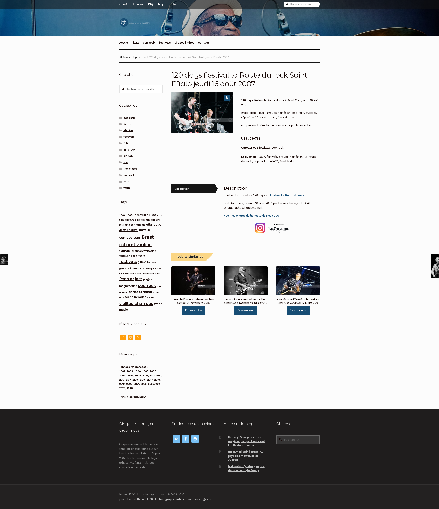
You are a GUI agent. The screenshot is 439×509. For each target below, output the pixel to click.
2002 (122, 371)
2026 (130, 388)
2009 (159, 215)
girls (141, 262)
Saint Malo (287, 161)
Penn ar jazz (130, 278)
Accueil (124, 42)
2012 (131, 219)
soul (126, 181)
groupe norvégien (291, 156)
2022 (144, 383)
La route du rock (134, 273)
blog (160, 4)
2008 (152, 215)
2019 (158, 220)
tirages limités (184, 42)
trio (148, 297)
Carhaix (125, 251)
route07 (272, 161)
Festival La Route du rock (287, 195)
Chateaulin (124, 255)
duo (133, 255)
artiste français (134, 224)
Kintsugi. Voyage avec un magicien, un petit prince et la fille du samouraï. (246, 441)
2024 (121, 225)
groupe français (130, 268)
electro (128, 130)
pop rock (149, 42)
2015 (142, 220)
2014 (129, 379)
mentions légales (198, 499)
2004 (122, 215)
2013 (137, 220)
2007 (262, 156)
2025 (122, 388)
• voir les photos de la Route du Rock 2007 (252, 215)
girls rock (129, 149)
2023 (151, 383)
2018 (153, 220)
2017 (148, 220)
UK (152, 297)
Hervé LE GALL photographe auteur (160, 499)
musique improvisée (150, 273)
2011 (127, 220)
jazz (136, 42)
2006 (136, 215)
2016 (143, 379)
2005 (129, 215)
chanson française (143, 251)
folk (125, 143)
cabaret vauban (135, 244)
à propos (138, 4)
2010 (121, 220)
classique (129, 117)
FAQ (150, 4)
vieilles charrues (136, 303)
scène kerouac (135, 297)
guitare (147, 268)
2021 (136, 383)
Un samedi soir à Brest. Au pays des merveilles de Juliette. (245, 455)
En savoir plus (193, 310)
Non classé (130, 168)
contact (173, 4)
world (127, 187)
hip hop (128, 156)
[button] (227, 98)
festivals (165, 42)
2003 (130, 371)
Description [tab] (181, 188)
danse (127, 124)
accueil (123, 4)
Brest (147, 237)
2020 (129, 383)
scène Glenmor (140, 292)
